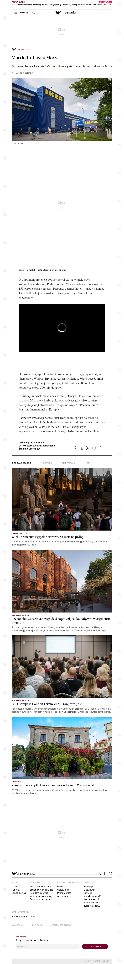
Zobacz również (21, 462)
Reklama (61, 886)
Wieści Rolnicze (91, 902)
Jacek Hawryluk (27, 270)
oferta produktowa (61, 925)
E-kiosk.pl (88, 886)
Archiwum (62, 896)
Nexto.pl (88, 893)
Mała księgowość (92, 896)
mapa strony (18, 925)
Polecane (46, 462)
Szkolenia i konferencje (23, 916)
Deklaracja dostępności (41, 899)
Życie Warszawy (92, 906)
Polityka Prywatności (40, 886)
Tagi (87, 462)
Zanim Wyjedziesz (19, 533)
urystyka (70, 12)
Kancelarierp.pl (91, 899)
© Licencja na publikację (32, 442)
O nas (14, 886)
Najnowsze (68, 462)
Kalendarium (38, 925)
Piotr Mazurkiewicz (47, 270)
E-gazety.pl (89, 889)
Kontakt (16, 889)
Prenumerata (64, 893)
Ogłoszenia (63, 889)
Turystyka (23, 49)
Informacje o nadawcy (41, 896)
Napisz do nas (19, 893)
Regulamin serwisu (39, 893)
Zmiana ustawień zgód (41, 889)
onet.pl (62, 270)
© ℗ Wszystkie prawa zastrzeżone (37, 445)
